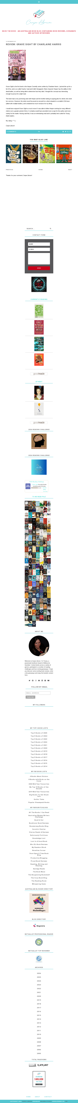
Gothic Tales (39, 799)
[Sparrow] (34, 618)
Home (41, 169)
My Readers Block (39, 847)
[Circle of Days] (41, 584)
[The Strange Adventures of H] (30, 561)
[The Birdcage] (45, 590)
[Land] (34, 504)
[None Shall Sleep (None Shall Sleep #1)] (49, 566)
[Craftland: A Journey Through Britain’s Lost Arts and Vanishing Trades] (49, 532)
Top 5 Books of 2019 (39, 751)
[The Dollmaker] (26, 578)
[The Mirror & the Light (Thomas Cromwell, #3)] (39, 344)
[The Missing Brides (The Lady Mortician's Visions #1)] (38, 515)
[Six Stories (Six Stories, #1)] (26, 624)
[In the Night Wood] (30, 601)
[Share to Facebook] (63, 132)
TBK (66, 1101)
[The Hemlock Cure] (49, 561)
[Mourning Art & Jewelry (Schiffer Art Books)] (26, 600)
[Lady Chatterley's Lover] (45, 521)
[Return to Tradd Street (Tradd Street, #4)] (30, 543)
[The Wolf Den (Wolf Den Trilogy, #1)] (26, 549)
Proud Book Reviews (39, 861)
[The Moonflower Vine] (30, 532)
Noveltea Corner (39, 850)
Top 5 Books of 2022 (39, 742)
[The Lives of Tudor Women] (38, 618)
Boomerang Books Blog (39, 826)
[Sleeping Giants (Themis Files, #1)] (34, 521)
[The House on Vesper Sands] (38, 595)
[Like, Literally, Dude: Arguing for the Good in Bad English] (41, 561)
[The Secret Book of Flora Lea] (41, 544)
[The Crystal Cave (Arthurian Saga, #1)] (38, 521)
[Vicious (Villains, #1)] (45, 509)
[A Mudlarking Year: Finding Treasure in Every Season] (38, 561)
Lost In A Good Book (39, 841)
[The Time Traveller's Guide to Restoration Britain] (26, 555)
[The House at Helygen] (26, 618)
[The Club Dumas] (45, 544)
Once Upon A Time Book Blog (39, 854)
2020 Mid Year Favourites (39, 784)
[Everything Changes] (49, 589)
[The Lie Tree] (45, 566)
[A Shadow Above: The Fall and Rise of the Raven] (30, 624)
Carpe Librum (27, 1101)
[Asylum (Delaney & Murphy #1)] (26, 612)
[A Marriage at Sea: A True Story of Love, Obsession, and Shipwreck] (30, 538)
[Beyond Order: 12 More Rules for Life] (41, 526)
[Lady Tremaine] (49, 618)
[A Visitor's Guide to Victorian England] (30, 589)
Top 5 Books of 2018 (39, 754)
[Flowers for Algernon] (41, 555)
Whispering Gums (39, 884)
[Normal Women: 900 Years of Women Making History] (34, 538)
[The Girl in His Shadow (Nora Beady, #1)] (49, 503)
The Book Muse (39, 872)
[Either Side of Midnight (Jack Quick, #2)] (26, 526)
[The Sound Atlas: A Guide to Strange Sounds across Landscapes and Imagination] (38, 509)
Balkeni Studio (45, 1101)
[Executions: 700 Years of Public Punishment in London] (26, 606)
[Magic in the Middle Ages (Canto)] (26, 567)
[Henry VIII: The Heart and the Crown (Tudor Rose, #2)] (26, 595)
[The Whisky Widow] (38, 601)
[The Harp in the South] (30, 504)
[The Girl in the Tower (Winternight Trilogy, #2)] (34, 595)
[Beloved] (30, 526)
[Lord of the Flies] (49, 584)
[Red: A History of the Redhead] (34, 514)
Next (70, 169)
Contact (48, 1096)
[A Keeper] (30, 583)
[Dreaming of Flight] (49, 526)
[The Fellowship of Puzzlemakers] (38, 555)
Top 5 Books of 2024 (39, 736)
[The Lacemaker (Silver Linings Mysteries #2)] (41, 515)
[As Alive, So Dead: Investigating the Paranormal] (30, 566)
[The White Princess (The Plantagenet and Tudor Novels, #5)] (45, 532)
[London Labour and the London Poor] (45, 601)
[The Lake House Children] (26, 544)
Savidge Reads (39, 869)
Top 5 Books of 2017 (39, 757)
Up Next (39, 381)
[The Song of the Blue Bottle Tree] (38, 549)
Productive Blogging (39, 858)
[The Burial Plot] (26, 584)
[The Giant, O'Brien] (30, 606)
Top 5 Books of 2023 (39, 739)
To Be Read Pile (39, 496)
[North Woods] (45, 607)
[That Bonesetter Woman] (41, 590)
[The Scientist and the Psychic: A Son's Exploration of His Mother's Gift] (49, 509)
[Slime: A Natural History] (39, 311)
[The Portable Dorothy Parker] (30, 550)
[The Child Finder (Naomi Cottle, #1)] (49, 549)
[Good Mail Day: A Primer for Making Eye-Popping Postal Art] (49, 554)
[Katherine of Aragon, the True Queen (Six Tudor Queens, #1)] (45, 584)
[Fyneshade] (26, 572)
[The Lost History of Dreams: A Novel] (30, 509)
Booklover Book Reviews (39, 823)
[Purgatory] (34, 624)
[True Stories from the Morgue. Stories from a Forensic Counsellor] (34, 607)
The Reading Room (39, 881)
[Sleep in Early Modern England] (38, 589)
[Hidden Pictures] (30, 521)
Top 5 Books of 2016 (39, 760)
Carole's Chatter (39, 829)
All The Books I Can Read (39, 812)
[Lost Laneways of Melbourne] (34, 601)
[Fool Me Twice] (34, 612)
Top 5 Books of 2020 (39, 748)
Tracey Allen (35, 484)
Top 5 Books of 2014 (39, 766)
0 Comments (11, 131)
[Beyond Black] (41, 612)
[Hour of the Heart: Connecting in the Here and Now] (41, 578)
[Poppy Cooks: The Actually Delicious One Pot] (39, 360)
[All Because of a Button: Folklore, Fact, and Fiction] (45, 578)
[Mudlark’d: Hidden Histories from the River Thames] (45, 560)
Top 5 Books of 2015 (39, 763)
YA (39, 131)
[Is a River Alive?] (41, 549)
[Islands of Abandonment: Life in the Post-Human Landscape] (41, 521)
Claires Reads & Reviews (39, 832)
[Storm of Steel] (49, 544)
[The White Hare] (34, 589)
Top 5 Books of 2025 (39, 733)
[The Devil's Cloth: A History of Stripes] (26, 514)
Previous (9, 169)
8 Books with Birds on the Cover (39, 780)
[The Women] (41, 618)
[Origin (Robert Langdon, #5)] (26, 589)
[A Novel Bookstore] (34, 567)
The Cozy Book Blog (39, 878)
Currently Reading (39, 299)
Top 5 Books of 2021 (39, 745)
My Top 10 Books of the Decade (39, 787)
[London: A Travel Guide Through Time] (38, 504)
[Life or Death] (38, 532)
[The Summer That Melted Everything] (38, 584)
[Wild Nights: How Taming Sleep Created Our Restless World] (38, 526)
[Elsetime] (41, 509)
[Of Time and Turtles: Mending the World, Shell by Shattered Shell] (30, 612)
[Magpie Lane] (49, 607)
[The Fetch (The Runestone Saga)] (34, 526)
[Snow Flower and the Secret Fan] (45, 612)
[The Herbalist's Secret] (41, 595)
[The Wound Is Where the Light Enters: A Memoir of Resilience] (49, 521)
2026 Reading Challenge (36, 482)
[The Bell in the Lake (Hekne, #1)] (34, 509)
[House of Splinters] (38, 612)
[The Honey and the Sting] (45, 618)
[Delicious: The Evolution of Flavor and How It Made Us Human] (49, 595)
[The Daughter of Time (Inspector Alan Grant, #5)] (30, 555)
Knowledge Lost (39, 838)
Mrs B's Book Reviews (39, 844)
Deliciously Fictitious (39, 835)
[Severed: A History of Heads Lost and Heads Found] (41, 538)
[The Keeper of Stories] (49, 578)
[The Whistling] (45, 595)
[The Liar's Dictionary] (41, 504)
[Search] (50, 229)
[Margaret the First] (39, 393)
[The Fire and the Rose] (45, 555)
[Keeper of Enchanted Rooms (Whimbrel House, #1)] (30, 595)
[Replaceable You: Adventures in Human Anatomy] (34, 584)
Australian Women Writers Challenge (39, 816)
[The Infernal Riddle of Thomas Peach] (34, 561)
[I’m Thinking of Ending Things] (34, 544)
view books (45, 491)
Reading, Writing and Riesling (39, 865)
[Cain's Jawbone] (38, 544)
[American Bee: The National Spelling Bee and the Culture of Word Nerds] (34, 549)
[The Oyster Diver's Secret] (34, 578)
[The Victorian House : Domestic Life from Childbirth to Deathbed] (45, 538)
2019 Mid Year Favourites (39, 792)
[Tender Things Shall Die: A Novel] (45, 526)
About (37, 1096)
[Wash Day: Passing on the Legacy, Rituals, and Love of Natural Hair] (49, 513)
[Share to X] (65, 132)
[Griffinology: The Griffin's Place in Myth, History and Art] (38, 537)
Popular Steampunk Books (39, 802)
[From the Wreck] (45, 504)
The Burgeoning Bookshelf (39, 875)
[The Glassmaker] (41, 601)
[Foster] (30, 578)
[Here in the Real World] (34, 532)
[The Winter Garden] (49, 601)
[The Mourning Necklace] (26, 521)
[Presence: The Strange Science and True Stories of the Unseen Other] (49, 612)
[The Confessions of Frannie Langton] (38, 607)
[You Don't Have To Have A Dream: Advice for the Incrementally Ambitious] (39, 408)
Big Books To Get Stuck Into (39, 795)
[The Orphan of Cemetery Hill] (41, 566)
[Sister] (26, 538)
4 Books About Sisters (39, 776)
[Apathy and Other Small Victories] (26, 560)
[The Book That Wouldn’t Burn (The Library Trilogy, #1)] (30, 572)
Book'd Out (39, 820)
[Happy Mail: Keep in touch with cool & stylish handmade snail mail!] (45, 514)
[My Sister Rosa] (26, 532)
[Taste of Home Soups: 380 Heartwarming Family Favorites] (41, 606)
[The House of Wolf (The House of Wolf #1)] (45, 550)
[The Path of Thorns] (38, 578)
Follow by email (39, 687)
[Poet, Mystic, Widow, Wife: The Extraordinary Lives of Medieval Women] (39, 327)
